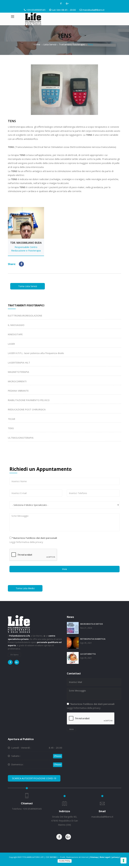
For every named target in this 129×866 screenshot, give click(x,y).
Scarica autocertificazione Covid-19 (34, 778)
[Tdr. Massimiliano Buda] (26, 231)
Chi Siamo (14, 654)
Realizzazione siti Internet (77, 857)
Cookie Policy (64, 861)
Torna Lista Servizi (27, 286)
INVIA (71, 729)
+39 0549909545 (35, 9)
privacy (115, 857)
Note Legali (105, 857)
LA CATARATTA (88, 653)
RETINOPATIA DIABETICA (92, 638)
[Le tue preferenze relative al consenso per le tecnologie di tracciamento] (123, 860)
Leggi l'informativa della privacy (26, 542)
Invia (64, 569)
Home (37, 44)
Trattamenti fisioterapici (72, 44)
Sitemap (94, 857)
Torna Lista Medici (25, 588)
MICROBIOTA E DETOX (91, 623)
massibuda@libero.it (93, 9)
